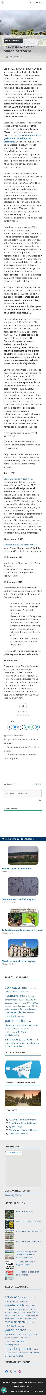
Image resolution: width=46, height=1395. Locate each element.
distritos (21, 1000)
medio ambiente (30, 739)
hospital (8, 1006)
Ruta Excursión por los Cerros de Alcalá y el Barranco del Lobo (26, 1254)
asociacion (33, 988)
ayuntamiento (14, 739)
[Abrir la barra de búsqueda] (30, 2)
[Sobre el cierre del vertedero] (23, 863)
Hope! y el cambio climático (28, 1221)
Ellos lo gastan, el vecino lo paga (18, 961)
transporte (24, 1043)
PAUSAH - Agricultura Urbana (22, 1119)
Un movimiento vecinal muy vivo (19, 899)
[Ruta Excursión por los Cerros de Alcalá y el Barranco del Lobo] (9, 1255)
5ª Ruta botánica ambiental (28, 1231)
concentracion (11, 999)
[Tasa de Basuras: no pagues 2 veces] (9, 1265)
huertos (14, 1006)
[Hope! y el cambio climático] (9, 1225)
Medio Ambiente (13, 40)
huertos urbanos (24, 1006)
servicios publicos (19, 1039)
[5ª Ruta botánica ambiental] (9, 1235)
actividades (13, 987)
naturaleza (21, 1016)
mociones (30, 1013)
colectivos (30, 996)
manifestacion (30, 1009)
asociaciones (12, 991)
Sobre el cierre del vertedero (16, 868)
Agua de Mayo (15, 1126)
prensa (7, 1028)
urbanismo (34, 1043)
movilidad (10, 1016)
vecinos (8, 1046)
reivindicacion (25, 1028)
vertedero (8, 743)
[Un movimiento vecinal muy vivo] (23, 894)
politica (35, 1025)
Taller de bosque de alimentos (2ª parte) (22, 930)
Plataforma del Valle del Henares (24, 1130)
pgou (29, 1021)
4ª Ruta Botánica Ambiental (28, 1241)
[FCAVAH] (2, 2)
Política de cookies (35, 1382)
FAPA (29, 1003)
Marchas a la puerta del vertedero (20, 544)
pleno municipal (24, 1025)
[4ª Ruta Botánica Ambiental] (9, 1245)
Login (39, 784)
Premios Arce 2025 (24, 1211)
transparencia (14, 1043)
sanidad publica (12, 1035)
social (36, 1040)
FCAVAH (35, 1003)
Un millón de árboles (18, 1133)
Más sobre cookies (24, 1386)
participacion (15, 1020)
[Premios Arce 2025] (9, 1215)
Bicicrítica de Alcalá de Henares (23, 1123)
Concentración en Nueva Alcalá (19, 478)
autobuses (24, 992)
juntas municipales (12, 1009)
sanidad (21, 1031)
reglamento (15, 1028)
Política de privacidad (14, 1382)
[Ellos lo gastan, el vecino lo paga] (23, 956)
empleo (23, 1003)
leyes (22, 1009)
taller (6, 1043)
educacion (31, 999)
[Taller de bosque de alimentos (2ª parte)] (23, 925)
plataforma (10, 1025)
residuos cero (10, 1032)
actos (24, 987)
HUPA (33, 1006)
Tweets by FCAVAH (13, 1195)
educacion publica (12, 1003)
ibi (37, 1006)
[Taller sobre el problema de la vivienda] (9, 1275)
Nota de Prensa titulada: (23, 138)
